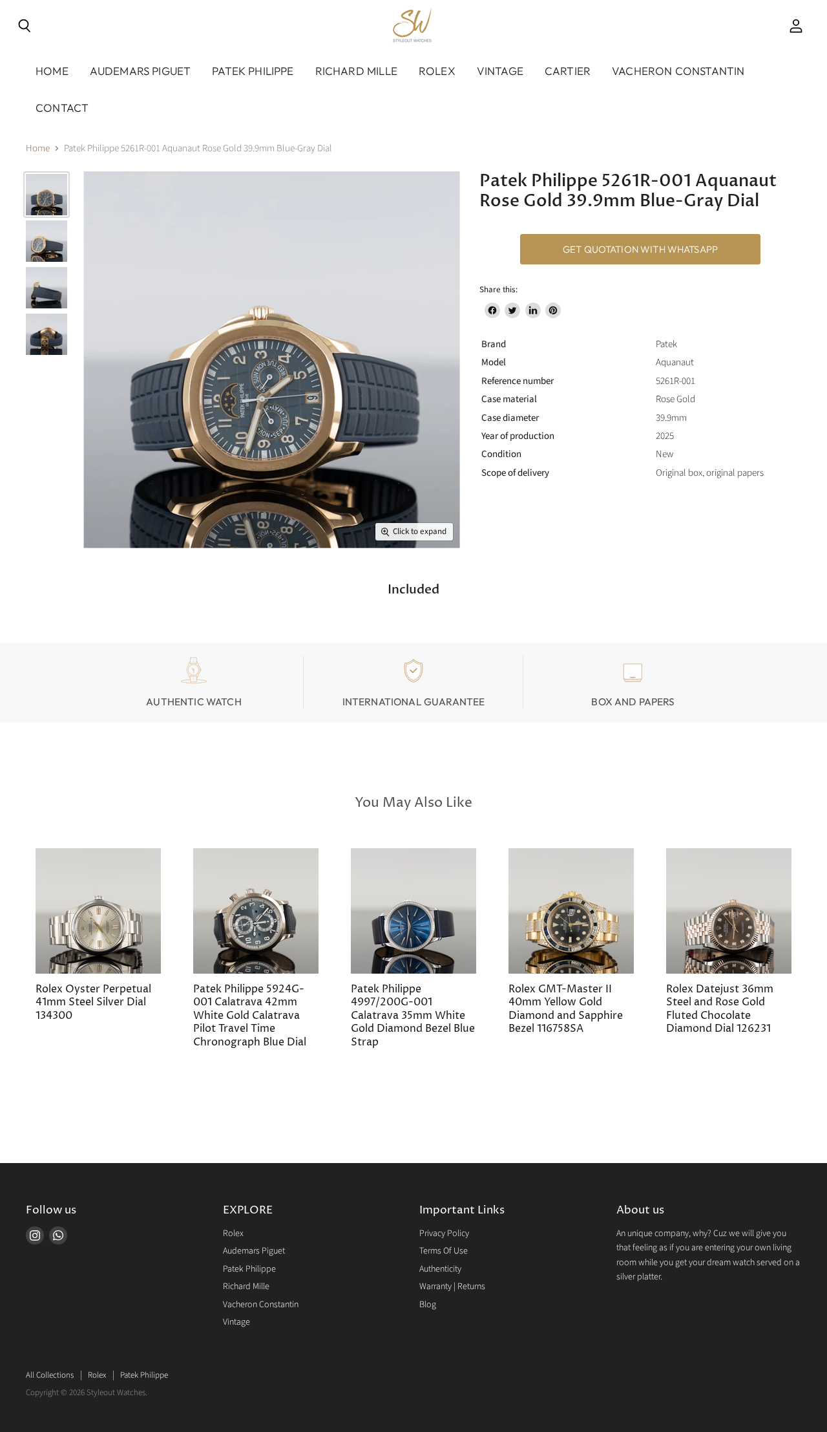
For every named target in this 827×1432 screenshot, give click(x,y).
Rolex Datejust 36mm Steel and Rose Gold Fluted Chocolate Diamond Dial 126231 (719, 1009)
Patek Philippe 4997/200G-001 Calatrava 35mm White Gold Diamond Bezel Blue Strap (413, 1016)
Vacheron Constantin (260, 1304)
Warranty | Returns (452, 1286)
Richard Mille (246, 1286)
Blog (427, 1304)
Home (52, 71)
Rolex (233, 1233)
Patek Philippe (249, 1269)
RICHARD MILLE (356, 71)
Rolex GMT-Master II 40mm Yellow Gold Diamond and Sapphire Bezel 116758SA (565, 1009)
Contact (62, 107)
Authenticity (440, 1269)
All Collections (50, 1375)
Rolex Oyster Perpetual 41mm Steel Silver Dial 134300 (93, 1003)
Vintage (500, 71)
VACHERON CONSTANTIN (678, 71)
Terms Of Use (443, 1251)
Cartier (568, 71)
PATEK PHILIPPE (252, 71)
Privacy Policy (444, 1233)
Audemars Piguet (254, 1251)
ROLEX (437, 71)
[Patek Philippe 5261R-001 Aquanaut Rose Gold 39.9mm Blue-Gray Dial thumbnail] (46, 195)
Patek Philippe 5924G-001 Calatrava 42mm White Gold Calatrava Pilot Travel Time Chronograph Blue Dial (249, 1016)
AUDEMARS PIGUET (140, 71)
